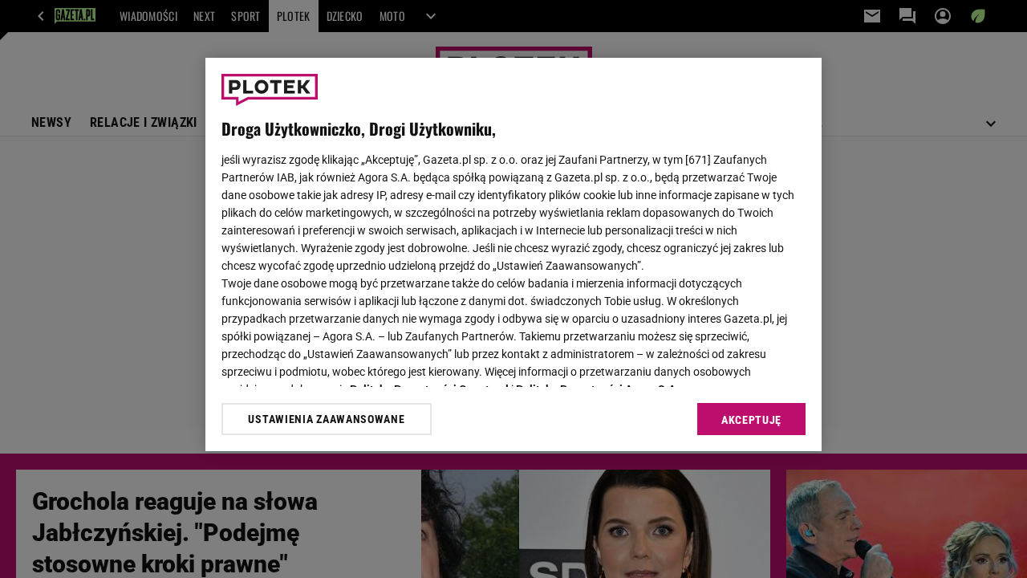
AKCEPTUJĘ (751, 419)
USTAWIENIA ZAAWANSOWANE (326, 419)
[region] (513, 254)
